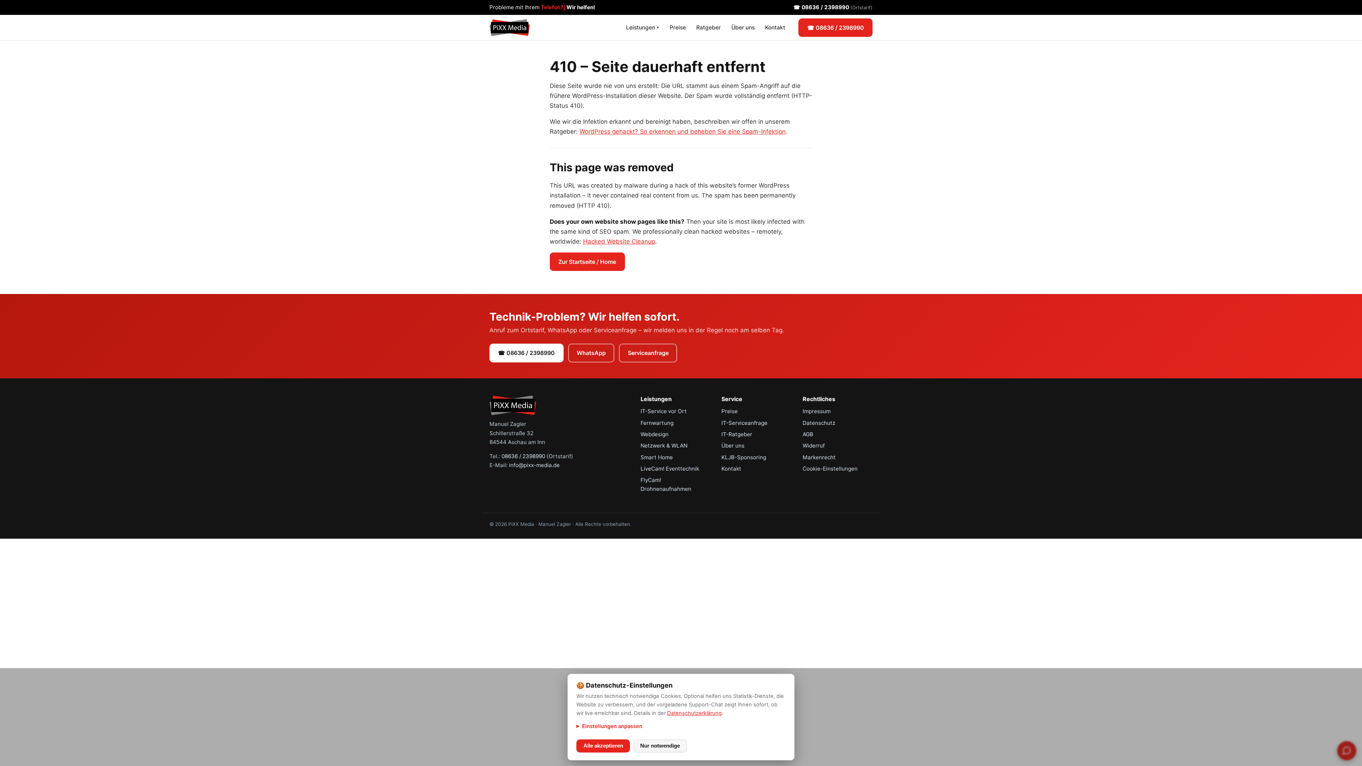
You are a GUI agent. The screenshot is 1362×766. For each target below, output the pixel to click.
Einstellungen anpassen (612, 726)
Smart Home (657, 457)
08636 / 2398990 (523, 456)
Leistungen (642, 27)
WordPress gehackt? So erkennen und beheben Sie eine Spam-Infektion (683, 131)
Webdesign (655, 434)
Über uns (743, 27)
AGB (808, 434)
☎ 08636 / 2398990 (833, 7)
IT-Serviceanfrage (744, 423)
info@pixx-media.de (534, 465)
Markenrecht (819, 457)
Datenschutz (819, 423)
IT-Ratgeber (736, 434)
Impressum (817, 411)
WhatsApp (591, 352)
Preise (678, 27)
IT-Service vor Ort (664, 411)
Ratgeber (708, 27)
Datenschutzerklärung (694, 713)
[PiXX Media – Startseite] (509, 27)
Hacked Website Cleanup (619, 241)
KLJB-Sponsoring (743, 457)
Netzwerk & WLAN (664, 445)
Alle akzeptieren (603, 746)
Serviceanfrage (648, 352)
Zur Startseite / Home (587, 261)
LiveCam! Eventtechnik (670, 468)
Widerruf (814, 445)
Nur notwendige (660, 746)
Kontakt (775, 27)
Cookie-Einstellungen (830, 468)
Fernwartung (657, 423)
